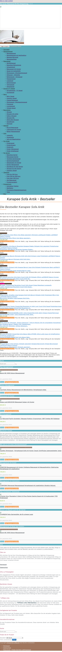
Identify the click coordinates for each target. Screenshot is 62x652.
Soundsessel (10, 92)
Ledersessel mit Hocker (14, 129)
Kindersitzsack (11, 145)
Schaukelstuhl (11, 67)
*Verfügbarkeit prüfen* (12, 382)
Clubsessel (10, 104)
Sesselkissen (10, 121)
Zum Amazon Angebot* (7, 241)
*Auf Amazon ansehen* (12, 411)
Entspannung (7, 184)
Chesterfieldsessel (12, 100)
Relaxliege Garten (12, 155)
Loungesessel (11, 106)
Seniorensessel (11, 82)
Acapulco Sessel (12, 98)
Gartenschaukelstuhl (13, 161)
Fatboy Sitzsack (11, 116)
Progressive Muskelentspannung (16, 190)
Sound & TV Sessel (9, 88)
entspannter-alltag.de (13, 643)
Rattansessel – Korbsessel (14, 77)
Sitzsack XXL (11, 118)
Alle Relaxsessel (11, 180)
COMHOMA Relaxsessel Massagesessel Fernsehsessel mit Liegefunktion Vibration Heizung (28, 485)
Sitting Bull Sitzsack (13, 120)
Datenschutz (4, 567)
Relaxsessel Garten (12, 157)
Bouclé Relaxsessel (12, 127)
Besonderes (6, 110)
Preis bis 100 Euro (12, 174)
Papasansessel (11, 79)
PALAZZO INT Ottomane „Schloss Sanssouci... (14, 326)
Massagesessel (8, 51)
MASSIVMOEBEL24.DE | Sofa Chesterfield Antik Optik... (17, 314)
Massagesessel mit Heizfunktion (16, 55)
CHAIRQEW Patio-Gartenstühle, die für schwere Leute (16, 514)
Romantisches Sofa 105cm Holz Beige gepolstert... (15, 238)
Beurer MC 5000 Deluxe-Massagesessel (12, 373)
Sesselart (3, 638)
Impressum (3, 564)
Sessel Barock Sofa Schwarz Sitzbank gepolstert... (15, 347)
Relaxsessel (6, 61)
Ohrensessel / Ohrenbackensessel (17, 73)
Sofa (4, 133)
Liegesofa (10, 135)
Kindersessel (10, 143)
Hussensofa (10, 137)
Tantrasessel (10, 84)
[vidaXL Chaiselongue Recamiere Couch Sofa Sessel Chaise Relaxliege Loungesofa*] (25, 285)
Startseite (6, 49)
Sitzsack (9, 112)
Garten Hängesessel (13, 164)
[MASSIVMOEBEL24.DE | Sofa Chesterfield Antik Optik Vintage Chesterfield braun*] (33, 313)
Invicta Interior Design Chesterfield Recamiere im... (15, 308)
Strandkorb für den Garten (15, 166)
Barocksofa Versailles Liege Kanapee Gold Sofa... (15, 298)
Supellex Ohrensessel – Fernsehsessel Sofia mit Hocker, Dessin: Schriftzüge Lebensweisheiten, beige (30, 450)
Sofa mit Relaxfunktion (14, 139)
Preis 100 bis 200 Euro (13, 176)
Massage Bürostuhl (12, 57)
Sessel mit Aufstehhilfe (14, 71)
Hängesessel (10, 86)
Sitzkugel (9, 123)
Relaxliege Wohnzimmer (14, 65)
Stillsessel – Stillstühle (13, 75)
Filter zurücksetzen (6, 639)
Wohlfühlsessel (11, 63)
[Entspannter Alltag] (30, 28)
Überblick (6, 172)
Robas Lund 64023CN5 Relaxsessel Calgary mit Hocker (17, 402)
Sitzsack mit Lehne (12, 114)
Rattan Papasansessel (13, 131)
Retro (5, 94)
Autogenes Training (12, 186)
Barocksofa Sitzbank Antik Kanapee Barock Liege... (15, 270)
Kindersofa (10, 147)
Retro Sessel (10, 96)
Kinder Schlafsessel (12, 151)
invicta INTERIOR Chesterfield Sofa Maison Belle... (15, 337)
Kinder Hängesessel (13, 149)
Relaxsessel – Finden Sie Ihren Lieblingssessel (17, 650)
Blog (4, 194)
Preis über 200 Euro (13, 178)
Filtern (14, 639)
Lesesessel (10, 81)
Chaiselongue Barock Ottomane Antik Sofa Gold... (15, 259)
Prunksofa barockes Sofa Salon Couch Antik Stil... (15, 279)
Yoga (8, 192)
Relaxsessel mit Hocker (14, 69)
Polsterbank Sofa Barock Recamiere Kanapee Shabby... (17, 249)
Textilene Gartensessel (13, 159)
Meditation (10, 188)
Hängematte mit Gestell (14, 162)
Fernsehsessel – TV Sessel (14, 90)
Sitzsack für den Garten (14, 168)
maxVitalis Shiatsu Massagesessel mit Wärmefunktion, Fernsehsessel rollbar (23, 390)
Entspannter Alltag (15, 46)
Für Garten (6, 153)
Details (2, 382)
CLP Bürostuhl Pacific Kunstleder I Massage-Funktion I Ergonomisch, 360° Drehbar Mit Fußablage (29, 418)
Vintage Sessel (11, 108)
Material (5, 125)
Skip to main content (6, 1)
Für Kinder (6, 141)
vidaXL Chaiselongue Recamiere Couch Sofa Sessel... (16, 287)
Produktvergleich (12, 182)
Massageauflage (12, 59)
